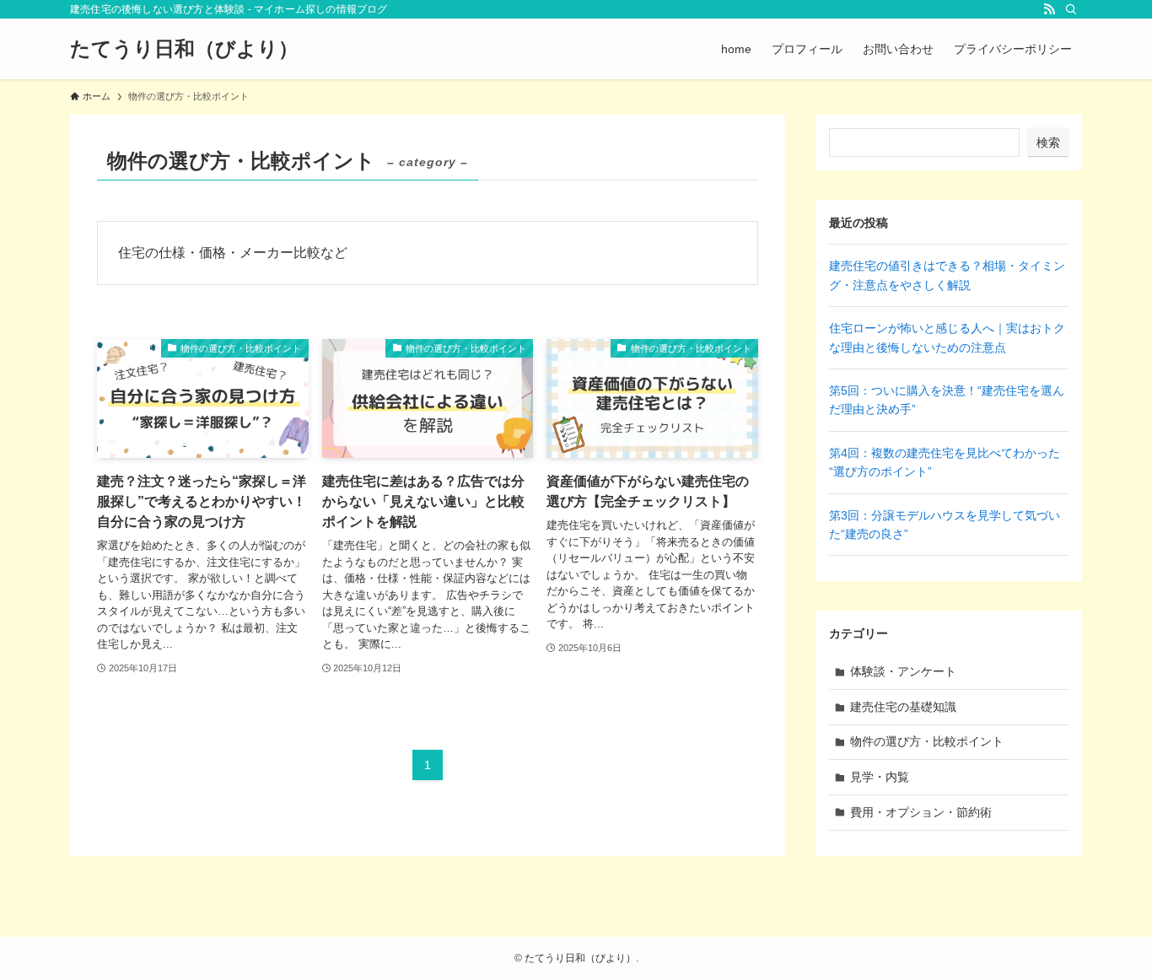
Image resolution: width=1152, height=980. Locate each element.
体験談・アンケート (903, 671)
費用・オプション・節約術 (921, 812)
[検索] (1071, 9)
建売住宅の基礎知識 (903, 706)
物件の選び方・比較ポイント (927, 741)
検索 (1048, 142)
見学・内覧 (879, 776)
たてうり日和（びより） (184, 49)
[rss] (1049, 9)
